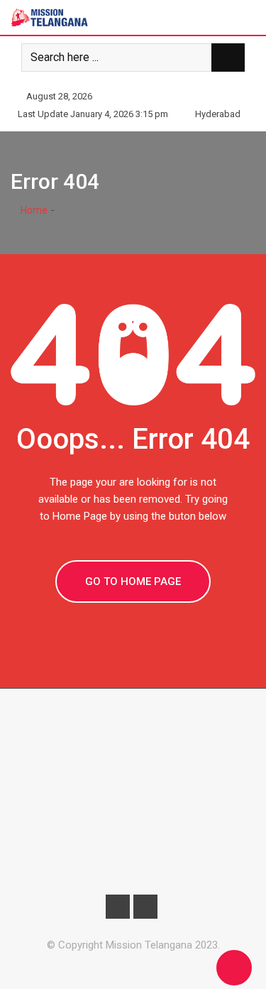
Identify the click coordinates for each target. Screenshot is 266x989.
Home (33, 210)
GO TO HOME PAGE (133, 581)
